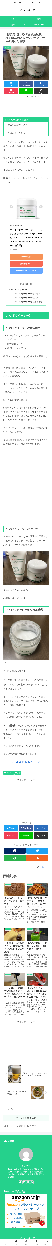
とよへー (26, 1165)
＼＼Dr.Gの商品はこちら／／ (25, 762)
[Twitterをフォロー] (37, 851)
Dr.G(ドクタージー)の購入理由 (27, 293)
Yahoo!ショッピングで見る (26, 271)
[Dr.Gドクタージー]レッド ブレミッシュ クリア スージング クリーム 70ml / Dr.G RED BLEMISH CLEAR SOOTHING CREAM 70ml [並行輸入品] (26, 237)
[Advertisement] (26, 106)
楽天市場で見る (26, 264)
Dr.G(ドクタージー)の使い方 (26, 297)
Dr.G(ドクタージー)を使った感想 (28, 302)
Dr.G (32, 680)
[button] (46, 627)
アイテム (9, 773)
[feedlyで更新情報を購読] (15, 858)
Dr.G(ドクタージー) (19, 289)
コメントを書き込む (26, 1118)
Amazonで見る (26, 257)
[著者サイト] (15, 851)
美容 (19, 773)
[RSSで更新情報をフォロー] (37, 858)
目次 (22, 284)
